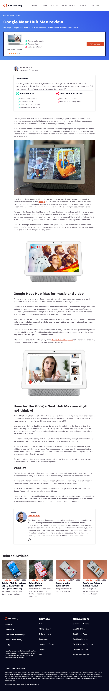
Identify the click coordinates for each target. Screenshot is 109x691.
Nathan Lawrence (10, 580)
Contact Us (9, 630)
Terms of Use (20, 668)
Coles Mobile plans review (35, 584)
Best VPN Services (80, 649)
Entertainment (45, 634)
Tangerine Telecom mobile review (93, 584)
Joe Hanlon (27, 67)
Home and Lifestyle (46, 644)
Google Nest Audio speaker (62, 340)
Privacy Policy (10, 668)
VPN (40, 654)
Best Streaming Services (83, 644)
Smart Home (15, 15)
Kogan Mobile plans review (63, 584)
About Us (9, 624)
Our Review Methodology (15, 635)
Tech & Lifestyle (68, 5)
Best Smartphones (80, 639)
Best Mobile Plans (80, 634)
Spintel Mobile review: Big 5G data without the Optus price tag (14, 586)
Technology (43, 639)
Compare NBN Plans (81, 624)
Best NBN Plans (79, 629)
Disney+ (42, 202)
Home (5, 15)
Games (41, 649)
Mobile (34, 5)
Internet (43, 5)
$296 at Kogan (95, 44)
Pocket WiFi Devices (81, 654)
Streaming (54, 5)
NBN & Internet (45, 629)
